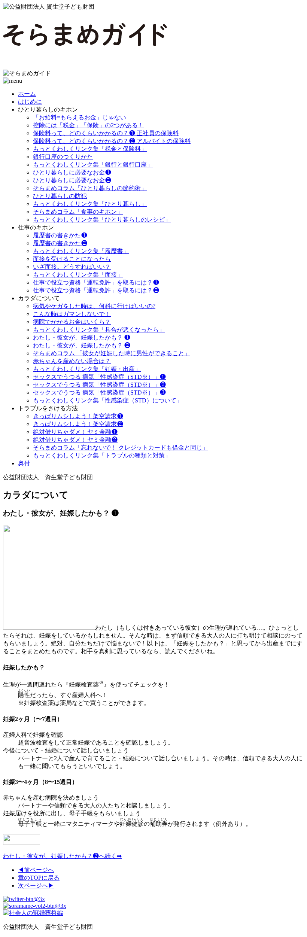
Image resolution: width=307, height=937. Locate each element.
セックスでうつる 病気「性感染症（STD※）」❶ (99, 377)
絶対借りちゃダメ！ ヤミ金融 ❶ (75, 432)
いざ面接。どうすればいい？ (72, 267)
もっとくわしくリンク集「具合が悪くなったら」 (99, 329)
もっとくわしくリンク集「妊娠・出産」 (87, 369)
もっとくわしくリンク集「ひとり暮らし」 (90, 204)
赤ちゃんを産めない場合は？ (72, 361)
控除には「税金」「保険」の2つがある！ (88, 125)
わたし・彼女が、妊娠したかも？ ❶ (81, 337)
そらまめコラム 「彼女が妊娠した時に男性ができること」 (111, 353)
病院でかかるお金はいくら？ (72, 322)
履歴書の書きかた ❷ (60, 243)
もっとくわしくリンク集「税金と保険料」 (90, 149)
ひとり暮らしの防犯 (60, 196)
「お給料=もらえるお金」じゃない (79, 117)
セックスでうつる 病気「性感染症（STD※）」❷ (99, 384)
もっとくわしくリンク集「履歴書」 (81, 251)
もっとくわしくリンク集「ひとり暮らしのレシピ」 (102, 219)
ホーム (27, 94)
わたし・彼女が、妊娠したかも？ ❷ (81, 345)
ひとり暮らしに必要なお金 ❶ (72, 172)
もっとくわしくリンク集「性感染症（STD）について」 (107, 400)
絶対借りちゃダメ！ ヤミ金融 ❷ (75, 439)
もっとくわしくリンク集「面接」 (78, 274)
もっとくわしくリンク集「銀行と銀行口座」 (93, 164)
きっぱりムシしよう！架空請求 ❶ (78, 416)
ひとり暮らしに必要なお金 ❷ (72, 180)
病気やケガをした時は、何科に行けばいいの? (94, 306)
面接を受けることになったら (72, 259)
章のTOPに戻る (39, 877)
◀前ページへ (36, 870)
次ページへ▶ (36, 885)
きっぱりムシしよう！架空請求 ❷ (78, 424)
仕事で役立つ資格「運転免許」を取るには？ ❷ (96, 290)
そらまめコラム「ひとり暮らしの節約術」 (90, 188)
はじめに (30, 101)
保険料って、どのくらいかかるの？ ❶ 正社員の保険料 (106, 133)
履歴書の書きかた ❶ (60, 235)
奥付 (24, 463)
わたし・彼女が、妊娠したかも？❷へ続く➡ (62, 856)
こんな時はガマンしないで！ (72, 314)
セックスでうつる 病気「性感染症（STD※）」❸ (99, 392)
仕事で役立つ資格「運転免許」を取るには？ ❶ (96, 282)
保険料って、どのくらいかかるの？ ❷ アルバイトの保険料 (112, 141)
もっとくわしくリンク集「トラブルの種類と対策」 (102, 455)
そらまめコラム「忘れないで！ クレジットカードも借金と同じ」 (120, 447)
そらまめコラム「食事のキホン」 (78, 212)
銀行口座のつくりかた (63, 156)
